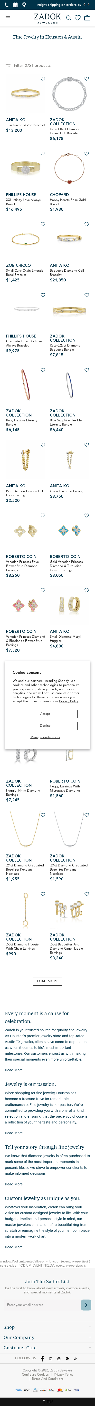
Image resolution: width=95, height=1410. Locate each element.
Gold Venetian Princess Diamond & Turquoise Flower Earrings (66, 569)
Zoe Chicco (18, 266)
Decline (45, 725)
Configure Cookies (35, 1374)
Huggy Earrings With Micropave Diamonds (65, 791)
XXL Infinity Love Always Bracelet (23, 205)
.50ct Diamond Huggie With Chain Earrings (22, 949)
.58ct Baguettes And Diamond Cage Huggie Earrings (66, 951)
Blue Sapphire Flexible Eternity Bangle (66, 425)
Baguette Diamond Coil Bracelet (67, 275)
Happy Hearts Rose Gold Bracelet (68, 205)
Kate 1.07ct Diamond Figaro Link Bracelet (65, 134)
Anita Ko (16, 120)
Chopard (59, 195)
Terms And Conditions (48, 1378)
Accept (45, 713)
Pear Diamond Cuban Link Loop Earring (25, 496)
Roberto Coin (21, 557)
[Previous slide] (84, 4)
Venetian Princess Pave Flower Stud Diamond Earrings (22, 569)
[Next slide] (88, 4)
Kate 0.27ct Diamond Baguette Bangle (65, 350)
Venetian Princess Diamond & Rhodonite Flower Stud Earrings (25, 644)
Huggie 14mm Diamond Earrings (23, 795)
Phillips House (21, 195)
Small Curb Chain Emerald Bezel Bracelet (25, 275)
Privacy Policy (68, 701)
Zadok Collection (63, 122)
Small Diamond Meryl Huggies (65, 641)
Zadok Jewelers (47, 18)
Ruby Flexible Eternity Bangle (21, 425)
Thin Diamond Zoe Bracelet (25, 128)
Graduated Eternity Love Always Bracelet (24, 346)
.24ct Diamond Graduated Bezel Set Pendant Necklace (25, 872)
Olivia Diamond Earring (67, 494)
